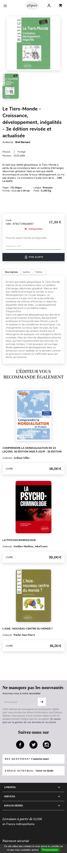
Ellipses (6, 151)
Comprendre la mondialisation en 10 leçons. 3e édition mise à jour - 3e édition (32, 449)
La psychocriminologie (19, 540)
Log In (49, 5)
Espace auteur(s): (29, 770)
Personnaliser (50, 849)
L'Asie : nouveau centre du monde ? (27, 628)
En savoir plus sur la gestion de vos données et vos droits (31, 720)
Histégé (21, 151)
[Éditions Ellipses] (32, 5)
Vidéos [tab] (38, 272)
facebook (20, 745)
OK (42, 702)
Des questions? (27, 758)
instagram (47, 745)
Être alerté (33, 257)
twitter (33, 745)
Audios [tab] (26, 272)
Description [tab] (11, 272)
